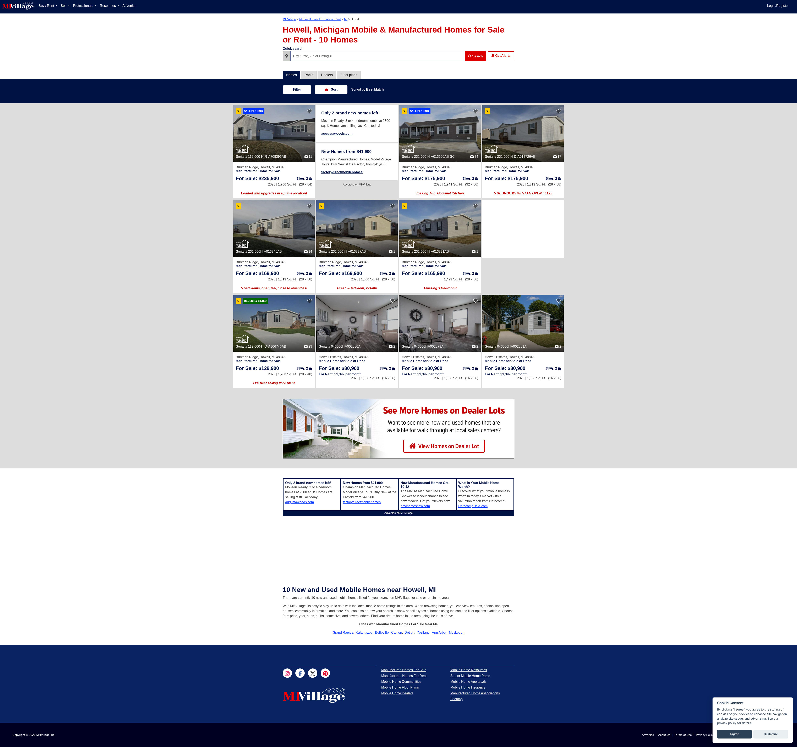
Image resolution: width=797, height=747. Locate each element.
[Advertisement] (523, 229)
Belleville (382, 632)
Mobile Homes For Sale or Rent (320, 19)
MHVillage (289, 19)
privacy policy (726, 723)
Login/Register (778, 5)
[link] (257, 178)
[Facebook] (300, 673)
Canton (396, 632)
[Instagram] (287, 673)
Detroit (409, 632)
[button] (287, 56)
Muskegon (456, 632)
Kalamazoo (364, 632)
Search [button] (477, 56)
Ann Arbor (439, 632)
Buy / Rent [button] (47, 5)
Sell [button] (64, 5)
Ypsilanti (423, 632)
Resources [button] (108, 5)
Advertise (129, 5)
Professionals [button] (83, 5)
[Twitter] (312, 673)
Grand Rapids (343, 632)
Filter (297, 89)
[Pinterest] (325, 673)
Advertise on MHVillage (357, 184)
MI (345, 19)
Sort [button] (333, 89)
